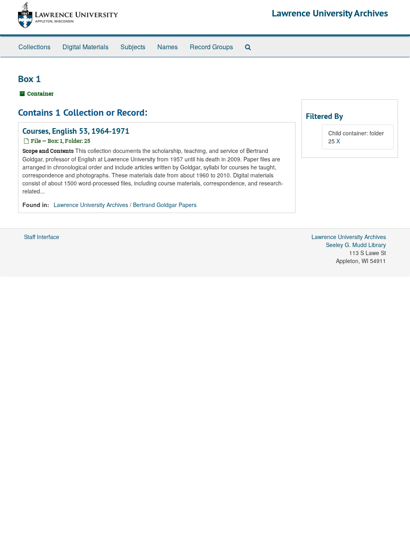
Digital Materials (85, 46)
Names (167, 46)
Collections (34, 46)
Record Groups (211, 46)
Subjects (133, 46)
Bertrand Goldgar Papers (165, 205)
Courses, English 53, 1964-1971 (75, 131)
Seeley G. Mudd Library (356, 245)
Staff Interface (41, 237)
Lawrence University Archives (330, 13)
